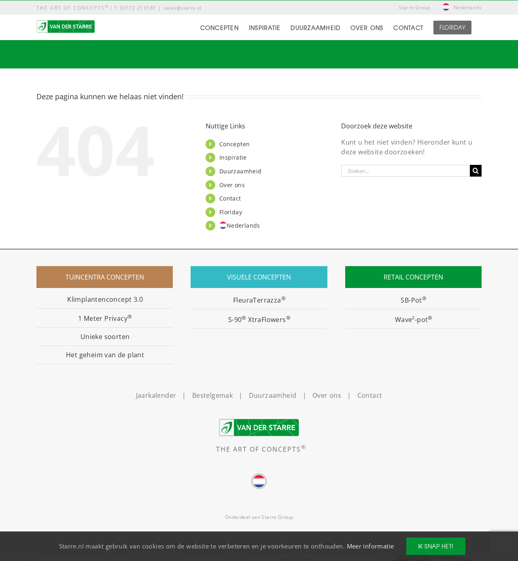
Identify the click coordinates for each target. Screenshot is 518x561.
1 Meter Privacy (105, 318)
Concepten (234, 144)
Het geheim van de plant (105, 354)
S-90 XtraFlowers (259, 319)
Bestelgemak (212, 395)
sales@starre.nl (183, 7)
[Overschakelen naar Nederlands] (259, 481)
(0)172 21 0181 (138, 7)
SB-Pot (414, 300)
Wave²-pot (414, 319)
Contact (230, 198)
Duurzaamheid (240, 171)
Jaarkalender (156, 395)
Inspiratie (233, 157)
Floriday (230, 212)
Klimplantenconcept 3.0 (105, 299)
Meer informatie (370, 546)
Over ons (232, 185)
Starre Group (277, 517)
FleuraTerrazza (259, 300)
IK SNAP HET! (436, 546)
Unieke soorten (105, 336)
